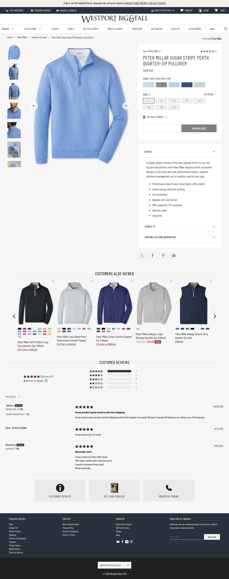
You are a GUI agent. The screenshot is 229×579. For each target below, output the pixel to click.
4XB (174, 107)
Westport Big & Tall (118, 573)
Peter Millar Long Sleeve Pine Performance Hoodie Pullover (71, 338)
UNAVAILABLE (199, 128)
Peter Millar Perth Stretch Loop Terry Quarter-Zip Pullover (32, 344)
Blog (118, 534)
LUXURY (55, 28)
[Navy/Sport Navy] (187, 84)
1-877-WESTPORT (16, 10)
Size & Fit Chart (69, 534)
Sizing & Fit (150, 226)
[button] (207, 50)
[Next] (126, 106)
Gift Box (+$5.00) (155, 117)
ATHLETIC (175, 28)
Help (11, 524)
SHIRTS (71, 28)
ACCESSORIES (195, 28)
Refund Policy (14, 548)
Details (148, 151)
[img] (84, 407)
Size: (178, 94)
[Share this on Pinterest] (163, 255)
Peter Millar (22, 37)
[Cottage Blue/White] (148, 84)
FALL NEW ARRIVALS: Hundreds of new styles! (115, 3)
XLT (161, 100)
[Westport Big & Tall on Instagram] (127, 542)
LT (149, 100)
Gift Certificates (122, 527)
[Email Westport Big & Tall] (118, 542)
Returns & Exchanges (17, 538)
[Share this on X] (142, 255)
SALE (212, 28)
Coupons (12, 541)
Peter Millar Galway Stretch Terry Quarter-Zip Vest (191, 335)
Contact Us (13, 527)
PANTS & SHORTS (115, 28)
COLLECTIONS (30, 28)
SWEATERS (137, 28)
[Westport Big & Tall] (114, 19)
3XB (161, 107)
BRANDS (5, 28)
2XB (148, 107)
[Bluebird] (174, 84)
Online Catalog (15, 531)
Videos (119, 531)
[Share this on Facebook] (153, 255)
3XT (187, 100)
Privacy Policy (14, 545)
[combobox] (162, 10)
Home (9, 37)
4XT (199, 100)
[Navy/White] (161, 84)
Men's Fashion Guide (71, 524)
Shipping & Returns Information (160, 237)
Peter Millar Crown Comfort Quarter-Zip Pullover (114, 338)
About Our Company (124, 524)
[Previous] (34, 106)
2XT (174, 100)
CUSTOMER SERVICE (42, 10)
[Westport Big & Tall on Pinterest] (131, 542)
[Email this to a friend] (174, 255)
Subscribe (212, 537)
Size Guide (209, 93)
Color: (157, 78)
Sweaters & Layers (39, 37)
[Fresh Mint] (199, 84)
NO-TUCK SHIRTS (91, 28)
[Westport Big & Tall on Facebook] (122, 542)
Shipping (12, 534)
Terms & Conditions (70, 531)
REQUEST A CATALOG (68, 10)
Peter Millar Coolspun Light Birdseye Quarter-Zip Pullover (151, 335)
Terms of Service (16, 552)
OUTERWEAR (156, 28)
